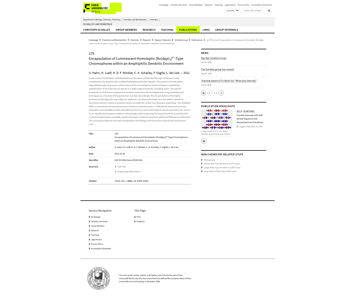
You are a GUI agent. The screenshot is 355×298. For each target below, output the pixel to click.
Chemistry (155, 20)
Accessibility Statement (262, 4)
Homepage (163, 4)
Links (206, 29)
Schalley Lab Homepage (97, 24)
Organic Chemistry (163, 40)
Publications (188, 29)
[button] (203, 93)
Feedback (140, 221)
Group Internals (226, 29)
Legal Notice (230, 4)
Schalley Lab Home (179, 4)
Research (209, 4)
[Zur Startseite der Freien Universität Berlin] (103, 8)
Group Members (196, 4)
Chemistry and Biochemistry (136, 20)
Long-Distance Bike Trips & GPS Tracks (220, 171)
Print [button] (138, 216)
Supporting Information (129, 171)
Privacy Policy (244, 4)
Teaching (219, 4)
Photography (209, 160)
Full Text (122, 166)
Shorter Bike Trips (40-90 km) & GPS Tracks (222, 163)
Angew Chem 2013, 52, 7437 (251, 126)
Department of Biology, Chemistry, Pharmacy (102, 20)
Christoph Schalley (96, 29)
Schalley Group (181, 40)
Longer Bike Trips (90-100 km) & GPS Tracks (222, 167)
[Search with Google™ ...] (269, 10)
